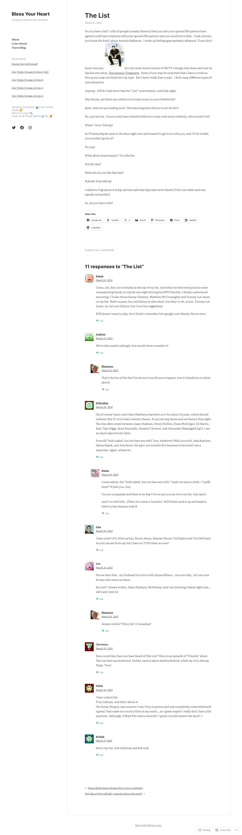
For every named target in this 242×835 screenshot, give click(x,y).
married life (107, 250)
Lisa (98, 527)
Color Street (19, 43)
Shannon (107, 366)
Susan (99, 276)
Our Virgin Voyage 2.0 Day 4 (27, 96)
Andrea (100, 334)
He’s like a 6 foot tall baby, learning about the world (113, 793)
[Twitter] (14, 127)
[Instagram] (30, 127)
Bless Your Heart (31, 14)
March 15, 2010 (104, 280)
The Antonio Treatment (124, 73)
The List (97, 15)
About (15, 39)
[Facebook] (22, 127)
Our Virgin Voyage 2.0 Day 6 (27, 80)
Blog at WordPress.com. (148, 825)
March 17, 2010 (104, 740)
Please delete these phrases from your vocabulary (115, 788)
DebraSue (102, 403)
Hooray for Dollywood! (25, 64)
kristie (100, 736)
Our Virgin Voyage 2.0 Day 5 (27, 88)
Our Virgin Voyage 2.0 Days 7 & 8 (30, 72)
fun (98, 250)
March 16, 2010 (104, 407)
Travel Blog (19, 47)
